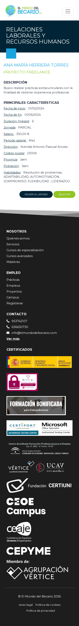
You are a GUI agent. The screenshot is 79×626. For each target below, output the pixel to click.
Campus (12, 297)
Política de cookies (47, 604)
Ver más (13, 339)
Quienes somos (18, 238)
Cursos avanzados (19, 256)
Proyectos (14, 291)
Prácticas (12, 280)
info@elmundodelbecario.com (34, 333)
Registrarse (14, 303)
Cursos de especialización (25, 250)
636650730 (20, 327)
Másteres (13, 262)
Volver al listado (36, 194)
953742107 (19, 321)
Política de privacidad (40, 610)
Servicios (12, 244)
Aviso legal (26, 604)
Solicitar (64, 194)
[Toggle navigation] (68, 11)
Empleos (13, 285)
